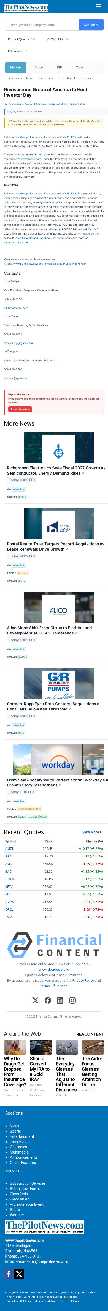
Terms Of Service (53, 985)
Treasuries (86, 78)
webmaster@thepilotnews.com (42, 1261)
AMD (8, 864)
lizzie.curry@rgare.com (18, 343)
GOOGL (33, 816)
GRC (21, 732)
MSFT (9, 894)
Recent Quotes (18, 39)
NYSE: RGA (69, 137)
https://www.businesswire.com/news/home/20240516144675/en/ (45, 263)
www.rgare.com (31, 158)
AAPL (9, 856)
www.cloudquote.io (54, 969)
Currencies (45, 78)
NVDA (9, 902)
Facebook (45, 238)
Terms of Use (87, 1292)
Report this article (20, 409)
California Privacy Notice (38, 1296)
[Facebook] (47, 1001)
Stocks (39, 67)
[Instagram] (72, 1001)
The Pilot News (33, 1292)
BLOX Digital (73, 1300)
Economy (23, 573)
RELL (22, 497)
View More (90, 832)
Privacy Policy (83, 980)
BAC (8, 871)
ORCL (9, 909)
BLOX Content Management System (39, 1300)
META (9, 886)
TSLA (8, 917)
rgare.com (89, 233)
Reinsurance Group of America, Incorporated (32, 137)
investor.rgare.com (16, 242)
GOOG (10, 879)
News (29, 78)
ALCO (22, 656)
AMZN (22, 816)
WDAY (43, 816)
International (66, 78)
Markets (15, 67)
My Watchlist (55, 39)
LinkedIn (27, 238)
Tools (79, 67)
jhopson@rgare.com (16, 378)
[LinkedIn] (60, 1001)
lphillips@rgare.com (16, 307)
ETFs (60, 67)
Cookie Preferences (66, 1296)
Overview (15, 78)
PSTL (22, 580)
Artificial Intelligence (29, 808)
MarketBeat (19, 489)
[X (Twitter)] (35, 1001)
